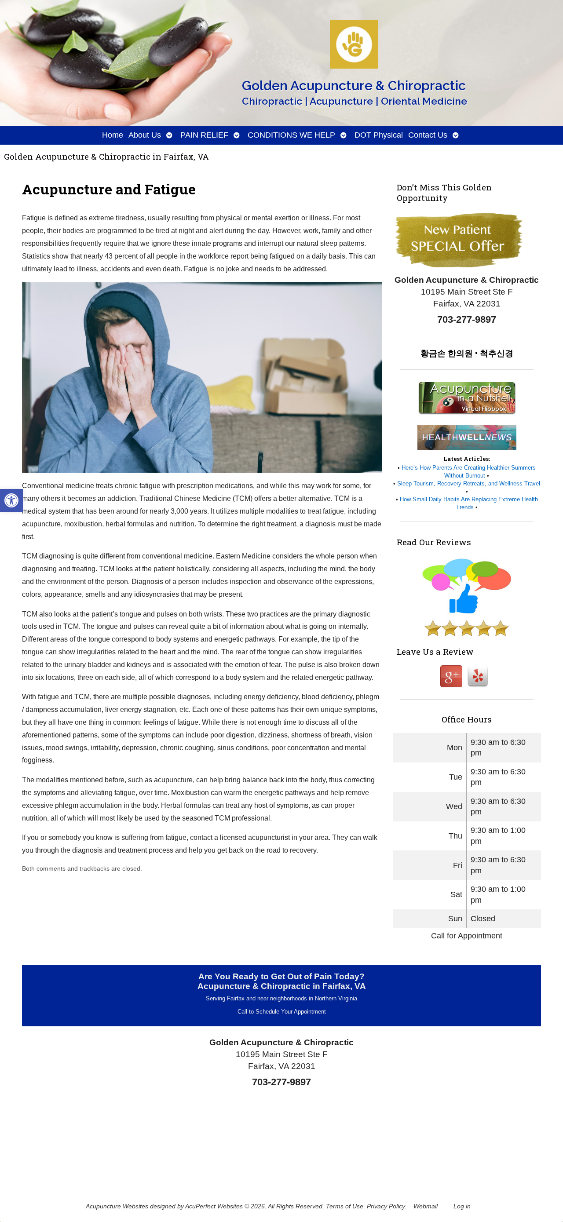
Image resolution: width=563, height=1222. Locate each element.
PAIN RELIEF (204, 135)
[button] (11, 500)
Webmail (425, 1206)
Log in (462, 1206)
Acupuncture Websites (117, 1206)
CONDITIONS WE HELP (291, 135)
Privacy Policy (386, 1206)
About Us (144, 135)
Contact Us (427, 135)
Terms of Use (344, 1206)
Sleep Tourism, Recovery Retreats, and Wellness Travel (468, 483)
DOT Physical (379, 135)
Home (112, 135)
